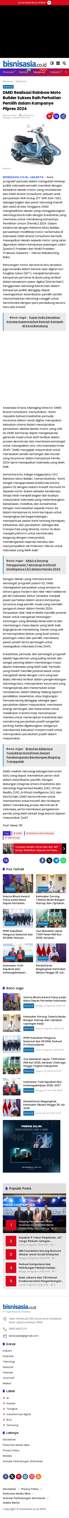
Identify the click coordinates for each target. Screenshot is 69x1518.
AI (8, 1398)
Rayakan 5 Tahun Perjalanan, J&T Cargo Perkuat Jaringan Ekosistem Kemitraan (40, 1239)
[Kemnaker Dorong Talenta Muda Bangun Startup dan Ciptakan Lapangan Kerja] (51, 883)
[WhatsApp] (63, 860)
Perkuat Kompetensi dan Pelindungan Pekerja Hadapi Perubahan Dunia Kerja (37, 1266)
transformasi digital (19, 1414)
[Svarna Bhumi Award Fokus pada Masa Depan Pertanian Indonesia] (18, 883)
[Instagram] (32, 1476)
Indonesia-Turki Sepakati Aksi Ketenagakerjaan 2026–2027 (14, 969)
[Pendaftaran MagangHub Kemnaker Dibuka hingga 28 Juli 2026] (51, 952)
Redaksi (7, 1456)
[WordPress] (25, 1476)
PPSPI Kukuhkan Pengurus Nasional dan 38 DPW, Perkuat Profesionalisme (18, 934)
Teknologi (9, 1361)
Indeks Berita (11, 1502)
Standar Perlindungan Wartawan (23, 1461)
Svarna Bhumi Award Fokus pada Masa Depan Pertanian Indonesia (16, 900)
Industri (7, 1351)
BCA (9, 1419)
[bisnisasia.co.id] (24, 63)
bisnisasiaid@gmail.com (23, 1336)
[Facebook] (42, 860)
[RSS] (38, 1476)
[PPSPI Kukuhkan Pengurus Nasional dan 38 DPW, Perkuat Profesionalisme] (18, 918)
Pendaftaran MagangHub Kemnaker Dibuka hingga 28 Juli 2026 (51, 969)
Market (7, 1383)
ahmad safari (10, 115)
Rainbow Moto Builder (41, 833)
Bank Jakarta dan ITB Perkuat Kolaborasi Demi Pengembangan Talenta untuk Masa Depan (40, 1279)
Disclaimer (9, 1439)
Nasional (8, 86)
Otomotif (9, 1378)
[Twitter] (49, 860)
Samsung (12, 1425)
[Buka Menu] (58, 63)
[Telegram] (56, 860)
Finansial (8, 1356)
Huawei (11, 1403)
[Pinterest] (19, 1476)
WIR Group (14, 837)
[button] (52, 63)
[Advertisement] (34, 368)
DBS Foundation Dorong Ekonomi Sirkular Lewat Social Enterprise (40, 1252)
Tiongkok (12, 1409)
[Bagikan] (63, 116)
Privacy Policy (11, 1450)
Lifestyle (8, 1372)
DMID (19, 833)
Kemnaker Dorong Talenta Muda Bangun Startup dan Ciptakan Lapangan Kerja (50, 900)
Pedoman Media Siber (16, 1445)
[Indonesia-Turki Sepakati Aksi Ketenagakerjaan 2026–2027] (18, 952)
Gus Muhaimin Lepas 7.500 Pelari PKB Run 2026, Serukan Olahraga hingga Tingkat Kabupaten (49, 934)
